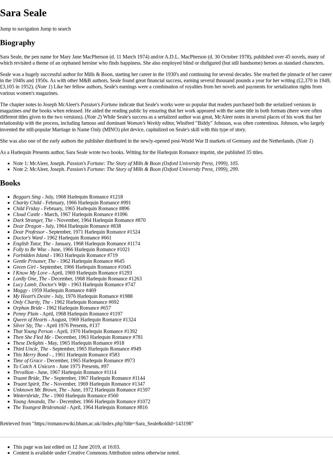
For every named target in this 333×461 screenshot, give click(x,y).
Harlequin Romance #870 (119, 220)
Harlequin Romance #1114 (88, 372)
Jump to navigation (19, 29)
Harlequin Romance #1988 (105, 296)
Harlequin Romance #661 (85, 237)
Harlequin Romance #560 (91, 395)
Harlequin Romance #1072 (122, 401)
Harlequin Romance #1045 (103, 267)
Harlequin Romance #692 (92, 302)
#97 (105, 366)
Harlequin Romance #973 (108, 360)
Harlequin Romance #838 (94, 226)
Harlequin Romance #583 (93, 354)
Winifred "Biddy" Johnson (203, 123)
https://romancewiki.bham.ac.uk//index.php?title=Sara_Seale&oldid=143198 (112, 423)
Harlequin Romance (177, 152)
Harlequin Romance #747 (109, 284)
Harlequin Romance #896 (102, 208)
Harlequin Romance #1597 (122, 389)
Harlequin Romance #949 (114, 349)
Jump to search (55, 29)
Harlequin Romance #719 (91, 255)
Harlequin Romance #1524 (112, 232)
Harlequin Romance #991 (104, 202)
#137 (94, 325)
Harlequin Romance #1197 (95, 313)
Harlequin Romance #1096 (99, 214)
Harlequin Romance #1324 (108, 319)
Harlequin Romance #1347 (117, 384)
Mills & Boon (98, 74)
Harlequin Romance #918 (97, 343)
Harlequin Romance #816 (121, 407)
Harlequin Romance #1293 (104, 272)
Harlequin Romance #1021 (102, 249)
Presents (41, 152)
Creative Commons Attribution (99, 452)
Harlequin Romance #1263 (114, 278)
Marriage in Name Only (76, 129)
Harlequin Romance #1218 (95, 196)
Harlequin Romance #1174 (112, 243)
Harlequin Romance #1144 (117, 378)
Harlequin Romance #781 (116, 337)
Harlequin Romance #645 (98, 261)
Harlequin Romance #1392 (109, 331)
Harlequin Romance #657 (84, 308)
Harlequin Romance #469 (69, 290)
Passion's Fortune (99, 104)
